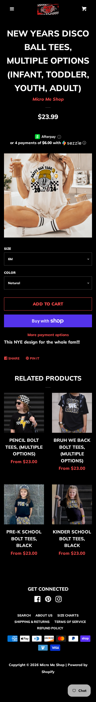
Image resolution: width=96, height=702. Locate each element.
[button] (48, 142)
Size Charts (68, 615)
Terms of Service (70, 622)
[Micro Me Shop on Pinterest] (48, 600)
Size (7, 249)
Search (24, 615)
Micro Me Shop (48, 99)
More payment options (48, 334)
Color (10, 273)
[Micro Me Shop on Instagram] (58, 600)
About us (44, 615)
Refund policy (50, 628)
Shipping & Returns (32, 622)
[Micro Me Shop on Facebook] (37, 600)
